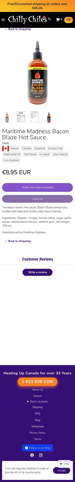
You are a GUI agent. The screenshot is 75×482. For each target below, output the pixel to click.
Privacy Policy (38, 432)
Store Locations (39, 401)
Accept (61, 470)
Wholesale (37, 426)
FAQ (37, 413)
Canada (26, 148)
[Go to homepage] (27, 23)
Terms (37, 439)
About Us (37, 389)
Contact (37, 396)
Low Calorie (60, 154)
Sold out (37, 199)
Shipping (37, 407)
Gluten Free (55, 148)
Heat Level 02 (12, 154)
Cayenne (39, 148)
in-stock (45, 154)
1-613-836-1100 (37, 382)
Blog (37, 420)
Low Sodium (11, 160)
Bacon (15, 148)
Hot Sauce (30, 154)
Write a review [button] (37, 272)
